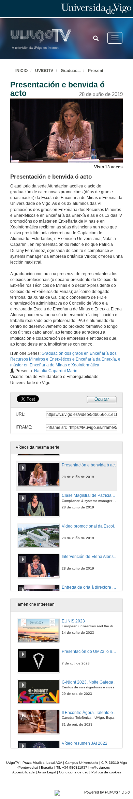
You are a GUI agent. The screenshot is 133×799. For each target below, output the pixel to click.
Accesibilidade (23, 772)
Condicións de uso (73, 772)
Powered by (107, 792)
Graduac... (70, 70)
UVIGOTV (44, 70)
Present (95, 70)
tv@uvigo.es (100, 767)
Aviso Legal (47, 772)
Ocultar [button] (101, 399)
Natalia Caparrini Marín (55, 370)
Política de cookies (106, 772)
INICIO (21, 70)
